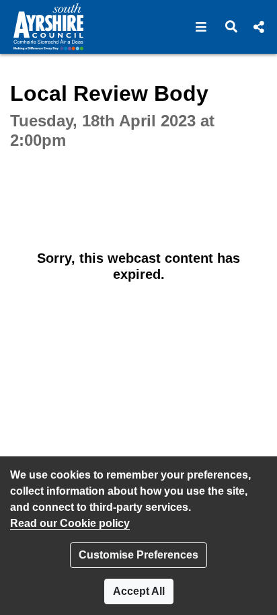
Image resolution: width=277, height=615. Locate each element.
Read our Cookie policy (70, 523)
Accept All (139, 591)
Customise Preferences (138, 555)
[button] (201, 27)
